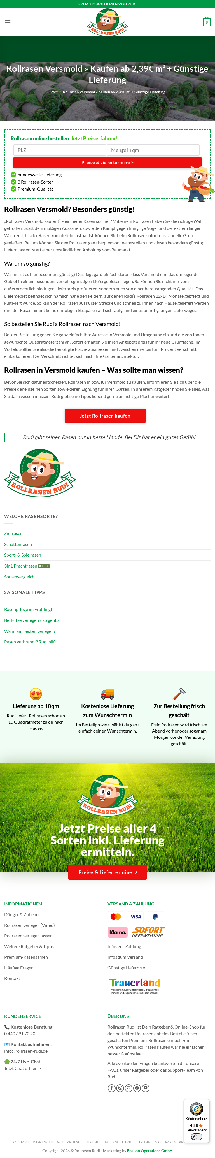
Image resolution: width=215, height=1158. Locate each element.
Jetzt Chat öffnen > (22, 1068)
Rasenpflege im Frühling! (28, 609)
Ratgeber (140, 1070)
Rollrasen (144, 1033)
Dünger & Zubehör (22, 914)
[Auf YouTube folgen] (145, 1088)
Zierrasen (13, 533)
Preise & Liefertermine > (107, 162)
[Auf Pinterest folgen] (137, 1088)
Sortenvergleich (19, 576)
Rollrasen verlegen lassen (28, 935)
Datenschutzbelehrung (127, 1142)
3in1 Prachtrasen (20, 565)
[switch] (196, 1136)
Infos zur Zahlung (124, 946)
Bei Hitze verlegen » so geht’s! (32, 620)
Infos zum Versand (125, 957)
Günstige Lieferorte (126, 967)
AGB (158, 1142)
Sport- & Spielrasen (22, 554)
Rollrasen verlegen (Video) (29, 925)
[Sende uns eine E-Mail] (129, 1088)
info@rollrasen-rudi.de (26, 1050)
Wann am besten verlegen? (29, 631)
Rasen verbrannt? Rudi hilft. (30, 641)
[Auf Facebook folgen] (112, 1088)
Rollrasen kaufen (154, 1047)
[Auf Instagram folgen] (120, 1088)
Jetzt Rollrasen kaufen (105, 416)
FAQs (113, 1070)
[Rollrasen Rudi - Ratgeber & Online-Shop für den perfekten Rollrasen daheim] (107, 22)
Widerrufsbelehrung (78, 1142)
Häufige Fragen (19, 967)
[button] (7, 22)
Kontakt (12, 978)
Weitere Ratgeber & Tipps (29, 946)
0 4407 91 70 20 (19, 1033)
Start (54, 92)
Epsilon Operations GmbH (150, 1150)
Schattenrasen (18, 544)
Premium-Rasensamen (26, 957)
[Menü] (206, 1102)
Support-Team (181, 1070)
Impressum (43, 1142)
